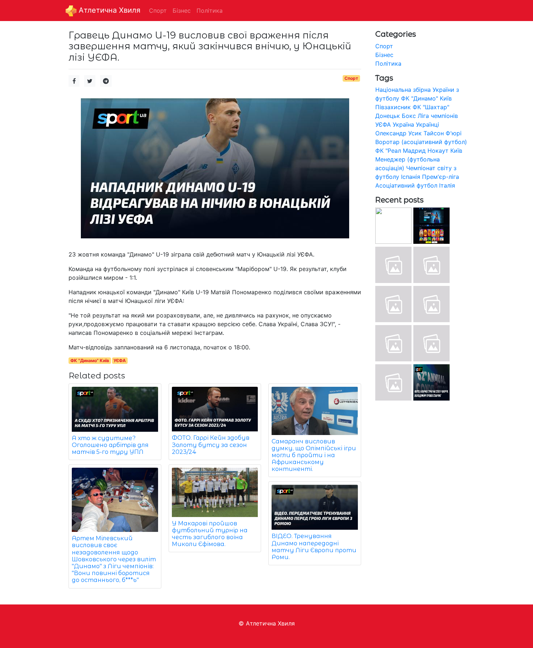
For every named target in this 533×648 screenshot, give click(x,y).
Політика (388, 63)
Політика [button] (210, 10)
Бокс (409, 115)
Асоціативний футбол (406, 185)
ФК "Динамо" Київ (89, 360)
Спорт (351, 78)
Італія (447, 185)
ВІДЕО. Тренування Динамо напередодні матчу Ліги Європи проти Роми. (314, 547)
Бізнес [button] (182, 10)
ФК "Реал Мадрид (400, 150)
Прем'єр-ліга (440, 176)
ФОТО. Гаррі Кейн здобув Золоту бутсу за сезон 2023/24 (210, 444)
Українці (427, 124)
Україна (403, 124)
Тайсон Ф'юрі (442, 133)
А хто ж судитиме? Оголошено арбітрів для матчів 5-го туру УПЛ (110, 445)
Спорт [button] (158, 10)
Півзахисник (393, 107)
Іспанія (410, 176)
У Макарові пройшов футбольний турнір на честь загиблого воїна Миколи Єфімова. (210, 534)
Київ (456, 150)
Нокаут (438, 150)
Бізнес (384, 54)
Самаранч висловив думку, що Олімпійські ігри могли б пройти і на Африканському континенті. (314, 455)
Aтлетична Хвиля (108, 10)
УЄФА (119, 360)
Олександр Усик (398, 133)
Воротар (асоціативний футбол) (421, 141)
